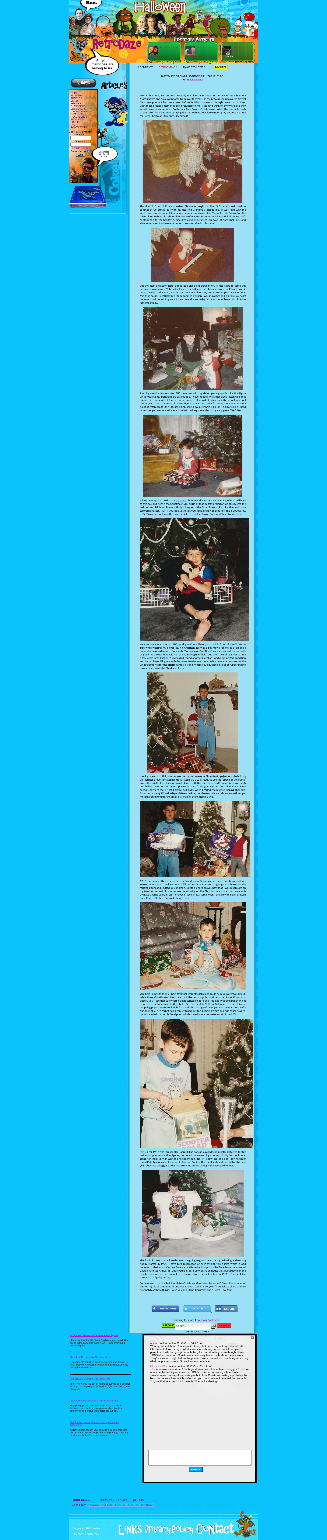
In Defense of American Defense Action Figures (94, 1335)
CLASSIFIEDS (78, 106)
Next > (149, 1505)
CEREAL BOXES (79, 111)
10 (142, 1505)
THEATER (76, 103)
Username (80, 134)
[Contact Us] (213, 1534)
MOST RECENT (82, 1499)
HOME (74, 93)
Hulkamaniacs (205, 47)
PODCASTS (77, 119)
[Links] (128, 1530)
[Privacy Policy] (168, 1534)
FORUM (75, 122)
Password (80, 141)
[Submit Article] (83, 87)
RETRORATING (104, 1499)
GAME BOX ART (79, 114)
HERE (78, 132)
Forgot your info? (81, 148)
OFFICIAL (139, 1499)
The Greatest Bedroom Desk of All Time (90, 1379)
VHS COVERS (78, 109)
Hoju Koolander (195, 79)
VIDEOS (75, 101)
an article (181, 500)
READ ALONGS (79, 117)
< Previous (93, 1505)
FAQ (73, 124)
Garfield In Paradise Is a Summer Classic (91, 1357)
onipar (154, 1343)
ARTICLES (76, 98)
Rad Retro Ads (169, 47)
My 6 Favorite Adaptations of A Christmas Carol (94, 1400)
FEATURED (123, 1499)
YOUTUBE (76, 95)
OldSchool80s (158, 1366)
